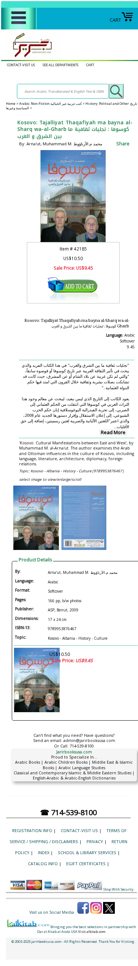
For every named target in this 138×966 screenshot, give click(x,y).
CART (115, 20)
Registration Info (32, 830)
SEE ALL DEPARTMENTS (60, 65)
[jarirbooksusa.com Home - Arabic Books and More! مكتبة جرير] (30, 57)
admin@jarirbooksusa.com (89, 740)
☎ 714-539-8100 (68, 812)
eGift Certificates (86, 863)
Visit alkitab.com (92, 931)
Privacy (94, 841)
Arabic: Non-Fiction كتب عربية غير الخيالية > (52, 103)
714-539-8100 (82, 746)
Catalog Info (43, 863)
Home (10, 103)
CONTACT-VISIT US (21, 65)
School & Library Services (87, 852)
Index (43, 852)
